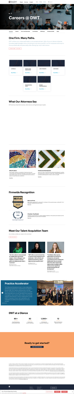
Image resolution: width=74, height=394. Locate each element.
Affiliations (31, 388)
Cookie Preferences (49, 391)
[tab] (11, 31)
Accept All (64, 391)
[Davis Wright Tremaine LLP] (13, 2)
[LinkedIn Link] (9, 13)
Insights (31, 2)
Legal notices (32, 389)
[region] (37, 392)
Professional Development (44, 170)
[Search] (48, 2)
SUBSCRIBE (54, 387)
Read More (13, 72)
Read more (29, 204)
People (21, 2)
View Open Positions (38, 346)
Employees (39, 388)
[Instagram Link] (11, 13)
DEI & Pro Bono (13, 170)
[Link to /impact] (22, 159)
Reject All (57, 391)
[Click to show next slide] (71, 293)
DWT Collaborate (40, 389)
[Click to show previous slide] (2, 293)
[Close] (72, 392)
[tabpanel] (37, 208)
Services (26, 2)
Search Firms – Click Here (15, 48)
